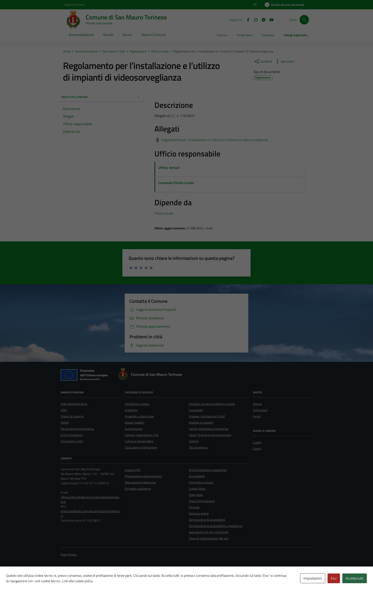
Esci (334, 578)
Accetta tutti (354, 578)
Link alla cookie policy (77, 581)
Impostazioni (312, 578)
